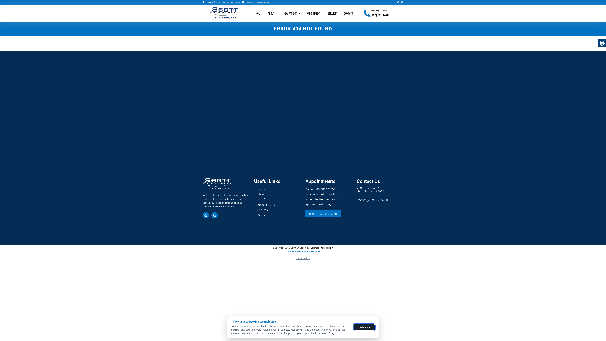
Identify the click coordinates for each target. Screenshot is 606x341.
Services (333, 13)
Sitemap (315, 248)
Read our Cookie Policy (322, 333)
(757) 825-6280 (380, 14)
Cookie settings (303, 258)
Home (258, 13)
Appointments (314, 13)
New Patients (290, 13)
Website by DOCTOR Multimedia (304, 251)
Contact (348, 13)
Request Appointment (323, 214)
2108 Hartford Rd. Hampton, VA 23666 (370, 190)
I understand (364, 327)
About (271, 13)
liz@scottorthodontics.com (257, 2)
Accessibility (327, 248)
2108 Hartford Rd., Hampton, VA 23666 (222, 2)
